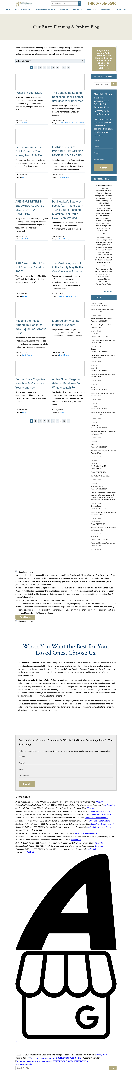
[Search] (79, 3)
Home (8, 9)
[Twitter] (29, 852)
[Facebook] (27, 852)
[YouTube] (33, 852)
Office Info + (100, 802)
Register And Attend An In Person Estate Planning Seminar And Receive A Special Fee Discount (103, 59)
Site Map (19, 1064)
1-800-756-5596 (102, 3)
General (24, 123)
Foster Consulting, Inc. (68, 1058)
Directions (94, 365)
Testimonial (101, 178)
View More (108, 291)
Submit (103, 168)
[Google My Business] (66, 1038)
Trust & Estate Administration (74, 123)
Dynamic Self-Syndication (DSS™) (70, 1061)
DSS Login (27, 1064)
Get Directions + (103, 811)
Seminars (105, 9)
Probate (63, 9)
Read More (25, 617)
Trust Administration (44, 9)
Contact (120, 9)
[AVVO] (66, 949)
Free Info (91, 9)
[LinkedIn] (31, 852)
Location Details (96, 316)
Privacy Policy (101, 1055)
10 (64, 67)
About (77, 9)
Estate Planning (22, 9)
